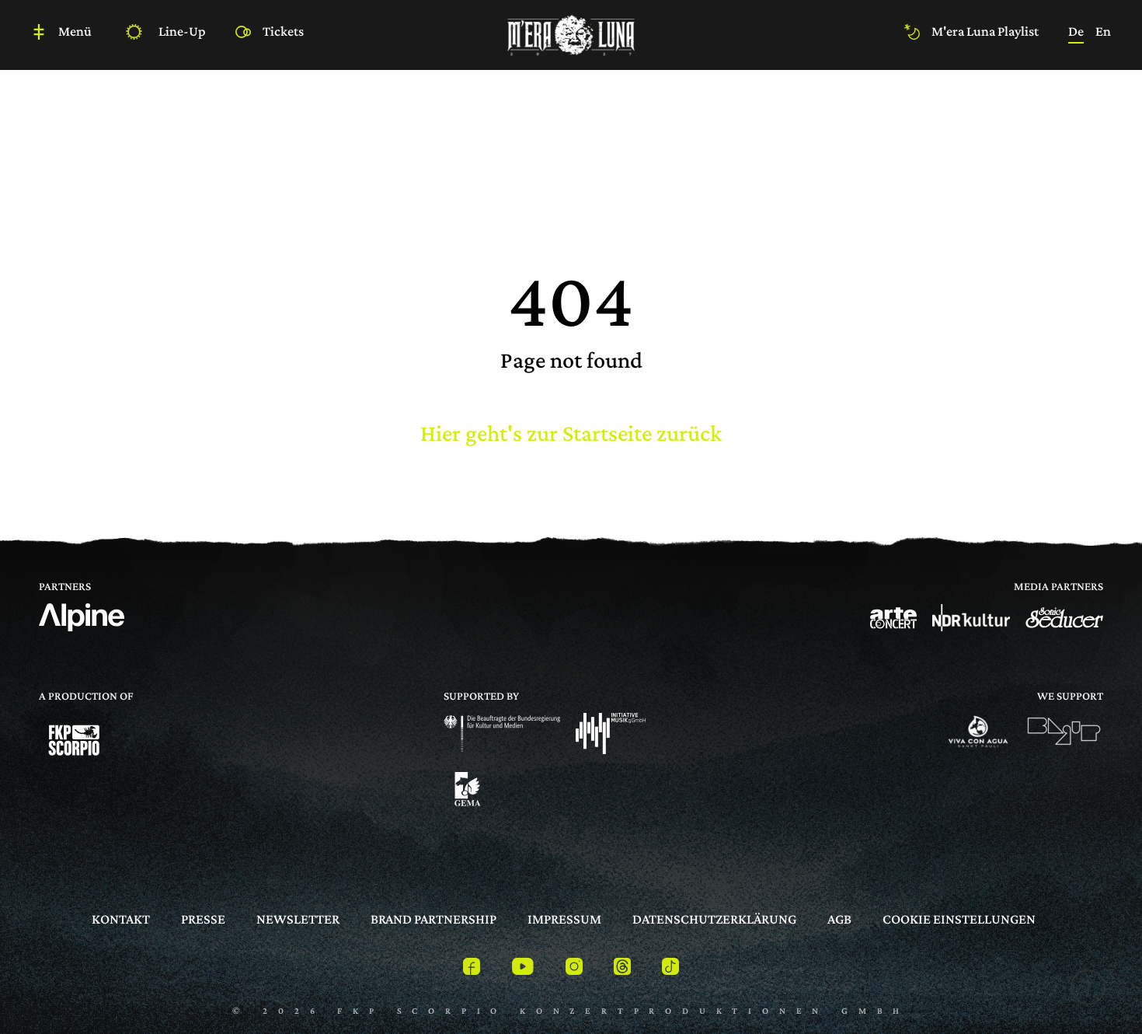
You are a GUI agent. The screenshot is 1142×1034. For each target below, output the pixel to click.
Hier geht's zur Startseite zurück (571, 432)
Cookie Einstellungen (959, 919)
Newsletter (297, 919)
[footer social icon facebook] (471, 969)
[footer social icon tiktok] (670, 969)
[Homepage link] (571, 33)
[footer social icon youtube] (522, 969)
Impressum (564, 919)
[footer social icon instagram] (574, 969)
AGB (839, 919)
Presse (203, 919)
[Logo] (893, 618)
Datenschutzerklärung (714, 919)
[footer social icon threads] (622, 969)
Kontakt (121, 919)
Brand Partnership (433, 919)
